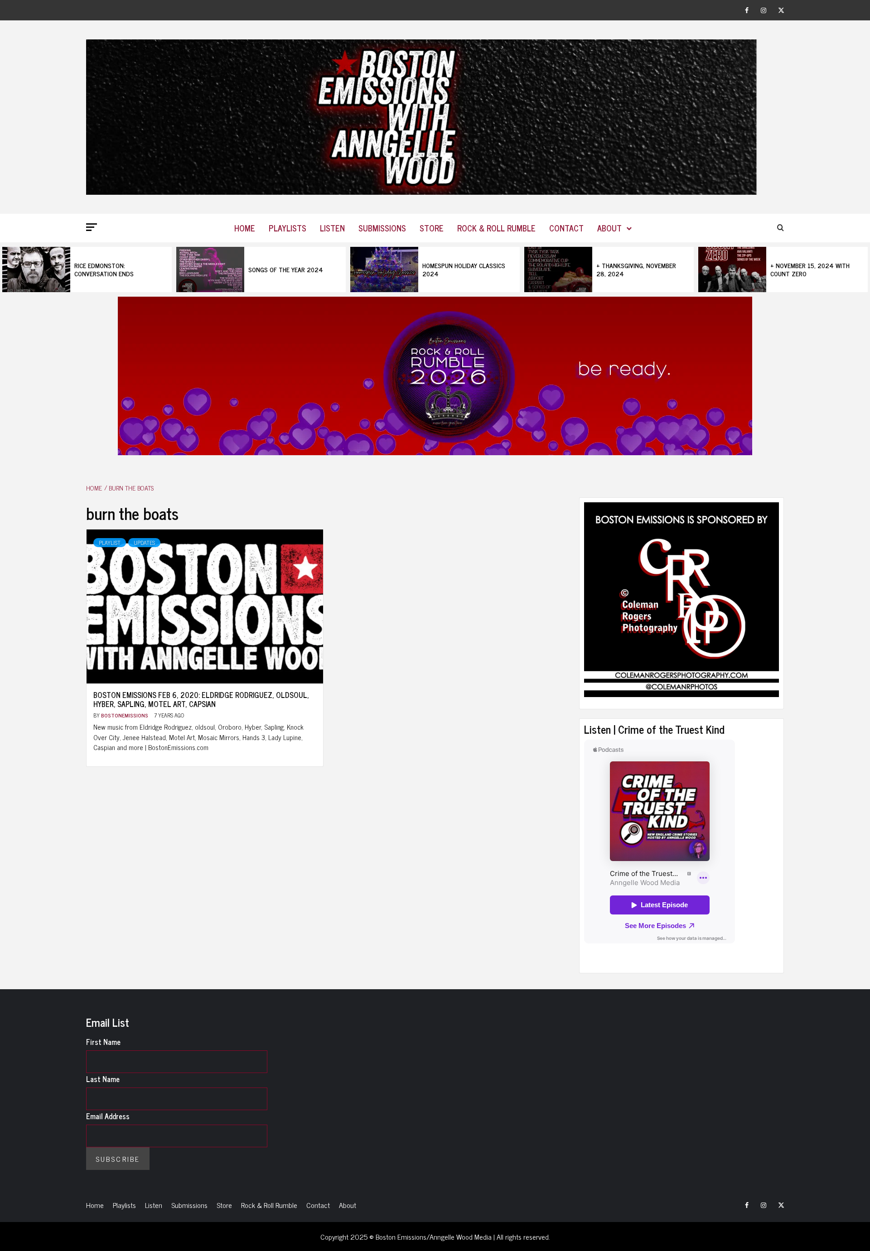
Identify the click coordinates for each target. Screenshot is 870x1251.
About (609, 228)
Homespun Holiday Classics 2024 (463, 269)
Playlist (110, 542)
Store (432, 228)
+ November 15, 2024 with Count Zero (810, 269)
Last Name (103, 1079)
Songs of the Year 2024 (285, 269)
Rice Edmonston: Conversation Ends (104, 269)
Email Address (108, 1116)
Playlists (287, 228)
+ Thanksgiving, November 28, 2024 (636, 269)
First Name (103, 1042)
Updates (144, 542)
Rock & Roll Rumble (496, 228)
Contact (566, 228)
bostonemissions (125, 715)
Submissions (382, 228)
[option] (87, 269)
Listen (332, 228)
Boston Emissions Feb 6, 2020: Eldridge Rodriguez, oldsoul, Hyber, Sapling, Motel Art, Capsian (201, 699)
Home (244, 228)
